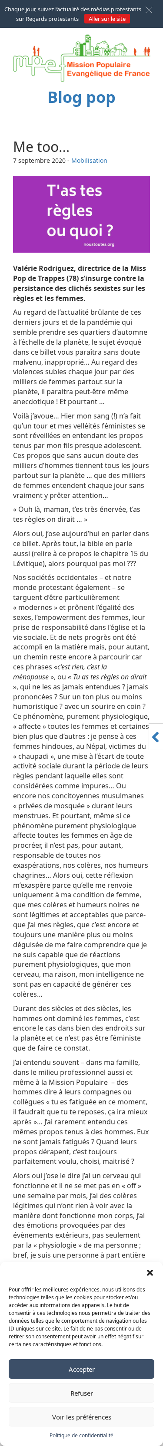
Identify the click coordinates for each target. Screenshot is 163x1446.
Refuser (81, 1393)
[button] (150, 1272)
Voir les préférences (81, 1417)
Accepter (82, 1369)
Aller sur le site (107, 19)
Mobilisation (89, 160)
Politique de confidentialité (81, 1435)
